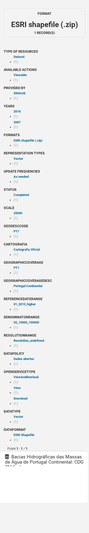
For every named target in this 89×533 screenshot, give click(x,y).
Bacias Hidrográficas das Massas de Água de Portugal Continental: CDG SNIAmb (44, 462)
